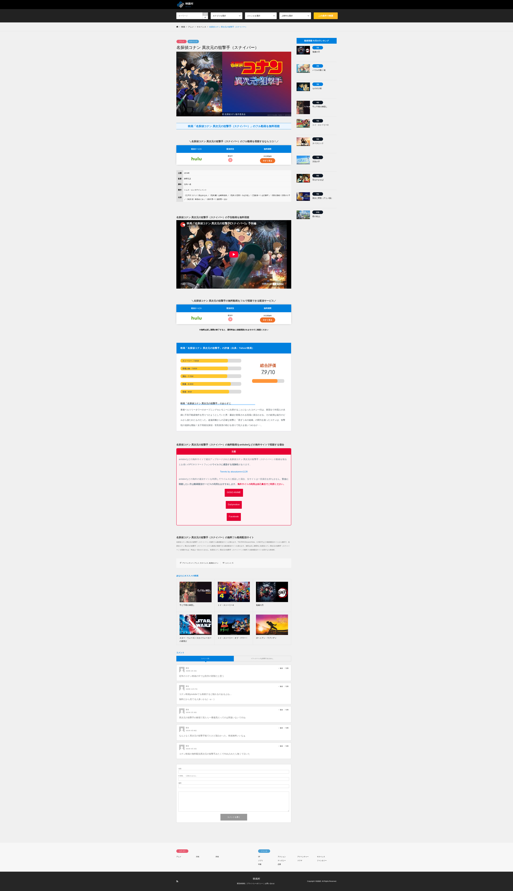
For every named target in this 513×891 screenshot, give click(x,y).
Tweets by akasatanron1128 (234, 472)
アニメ (181, 41)
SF (259, 857)
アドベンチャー (188, 563)
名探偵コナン (213, 563)
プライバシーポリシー (255, 883)
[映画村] (185, 4)
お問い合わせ (270, 883)
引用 (286, 668)
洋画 (197, 857)
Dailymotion (234, 504)
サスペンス (193, 41)
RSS (177, 881)
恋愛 (279, 864)
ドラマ (299, 861)
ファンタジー (322, 861)
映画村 (256, 878)
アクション (282, 857)
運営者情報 (241, 883)
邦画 (217, 857)
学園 (259, 864)
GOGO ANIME (234, 492)
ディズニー (282, 861)
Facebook (234, 516)
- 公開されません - (187, 776)
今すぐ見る (267, 160)
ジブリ (260, 861)
